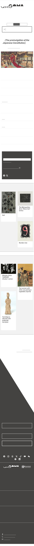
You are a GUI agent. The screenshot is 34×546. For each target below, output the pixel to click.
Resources (24, 24)
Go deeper (27, 18)
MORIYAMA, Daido (7, 281)
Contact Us (7, 535)
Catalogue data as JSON (10, 166)
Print (3, 117)
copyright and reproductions (22, 349)
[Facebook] (4, 174)
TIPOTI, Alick (6, 215)
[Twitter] (7, 174)
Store (3, 498)
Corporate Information (18, 544)
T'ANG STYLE (6, 324)
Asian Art (4, 101)
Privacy (19, 542)
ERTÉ (20, 243)
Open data (5, 494)
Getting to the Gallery (10, 530)
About (19, 496)
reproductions (26, 347)
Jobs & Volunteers (10, 542)
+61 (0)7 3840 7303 (9, 533)
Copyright (27, 542)
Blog (19, 494)
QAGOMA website (7, 496)
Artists (16, 18)
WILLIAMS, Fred (23, 211)
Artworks (6, 18)
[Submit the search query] (3, 29)
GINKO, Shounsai (13, 47)
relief (3, 124)
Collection (12, 12)
